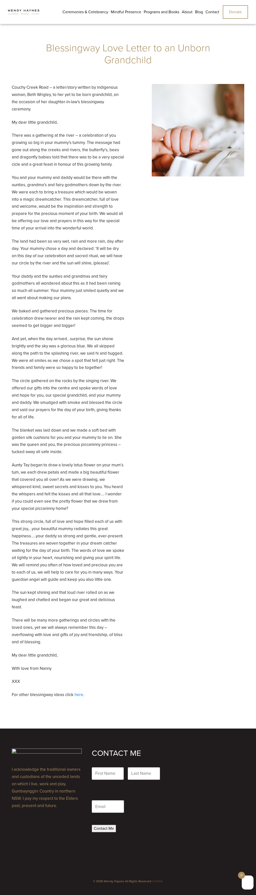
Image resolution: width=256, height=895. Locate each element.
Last (131, 782)
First (95, 782)
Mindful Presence (126, 11)
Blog (199, 11)
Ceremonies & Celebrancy (85, 11)
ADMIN (158, 881)
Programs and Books (161, 11)
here (78, 694)
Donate (235, 11)
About (187, 11)
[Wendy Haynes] (23, 12)
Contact (212, 11)
